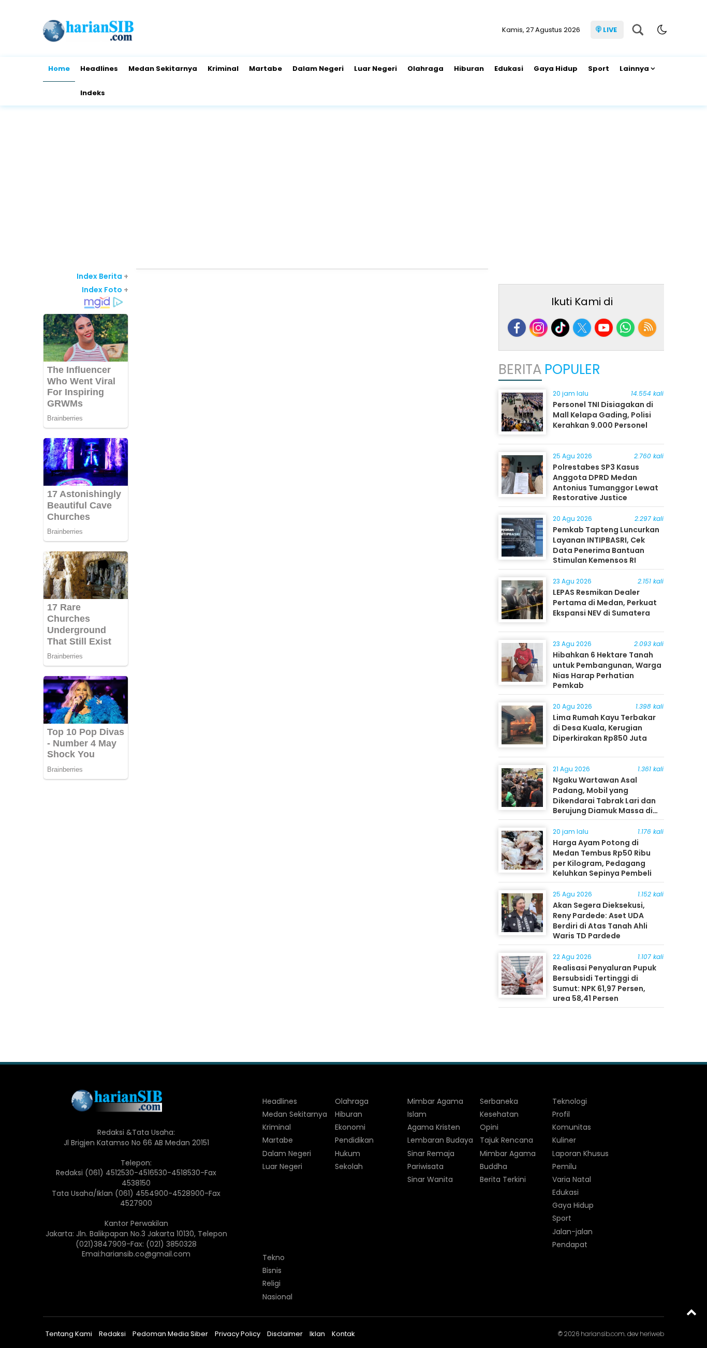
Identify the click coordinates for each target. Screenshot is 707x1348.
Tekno (273, 1257)
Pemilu (564, 1166)
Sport (598, 68)
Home (59, 68)
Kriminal (223, 68)
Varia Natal (571, 1179)
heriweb (652, 1333)
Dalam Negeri (318, 68)
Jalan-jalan (572, 1231)
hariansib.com (603, 1333)
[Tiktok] (560, 328)
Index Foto (105, 289)
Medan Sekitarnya (162, 68)
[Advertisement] (353, 188)
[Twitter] (582, 328)
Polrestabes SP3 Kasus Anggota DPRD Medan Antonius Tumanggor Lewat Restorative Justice (605, 482)
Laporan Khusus (580, 1153)
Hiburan (469, 68)
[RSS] (647, 328)
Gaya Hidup (556, 68)
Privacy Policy (237, 1334)
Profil (561, 1114)
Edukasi (508, 68)
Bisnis (272, 1270)
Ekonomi (350, 1127)
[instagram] (538, 328)
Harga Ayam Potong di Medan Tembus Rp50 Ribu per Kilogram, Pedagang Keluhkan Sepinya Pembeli (602, 857)
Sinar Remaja (430, 1153)
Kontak (343, 1334)
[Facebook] (517, 328)
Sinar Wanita (430, 1179)
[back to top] (691, 1311)
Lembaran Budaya (440, 1140)
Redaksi (112, 1334)
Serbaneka (499, 1101)
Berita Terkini (503, 1179)
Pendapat (569, 1244)
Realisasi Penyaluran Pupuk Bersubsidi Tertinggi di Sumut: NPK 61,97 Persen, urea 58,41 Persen (604, 983)
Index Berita (102, 276)
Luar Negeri (375, 68)
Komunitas (571, 1127)
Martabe (265, 68)
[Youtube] (604, 328)
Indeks (92, 93)
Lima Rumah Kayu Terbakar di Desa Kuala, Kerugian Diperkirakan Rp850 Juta (604, 727)
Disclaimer (285, 1334)
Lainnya (634, 68)
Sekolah (349, 1166)
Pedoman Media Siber (170, 1334)
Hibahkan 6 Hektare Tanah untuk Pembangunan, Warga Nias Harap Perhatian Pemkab (607, 670)
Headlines (99, 68)
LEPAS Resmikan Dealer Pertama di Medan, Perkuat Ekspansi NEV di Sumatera (605, 602)
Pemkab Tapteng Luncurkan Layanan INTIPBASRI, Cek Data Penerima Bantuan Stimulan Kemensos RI (606, 545)
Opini (489, 1127)
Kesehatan (499, 1114)
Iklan (317, 1334)
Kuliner (564, 1140)
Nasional (277, 1297)
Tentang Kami (69, 1334)
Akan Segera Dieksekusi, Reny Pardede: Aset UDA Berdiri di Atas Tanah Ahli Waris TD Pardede (600, 920)
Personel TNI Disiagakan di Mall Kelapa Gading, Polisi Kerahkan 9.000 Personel (603, 414)
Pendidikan (354, 1140)
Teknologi (569, 1101)
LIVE (610, 30)
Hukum (347, 1153)
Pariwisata (425, 1166)
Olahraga (425, 68)
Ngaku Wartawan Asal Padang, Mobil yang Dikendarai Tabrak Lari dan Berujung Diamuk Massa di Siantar (604, 800)
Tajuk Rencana (506, 1140)
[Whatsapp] (625, 328)
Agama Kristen (433, 1127)
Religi (271, 1283)
